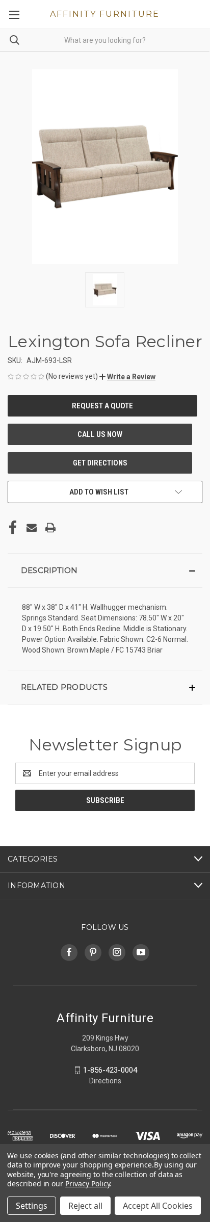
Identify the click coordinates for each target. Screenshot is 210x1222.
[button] (127, 377)
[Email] (32, 528)
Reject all (85, 1205)
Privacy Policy (87, 1183)
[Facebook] (13, 528)
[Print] (50, 528)
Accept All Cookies (158, 1205)
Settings (31, 1205)
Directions (105, 1081)
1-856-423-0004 (110, 1070)
